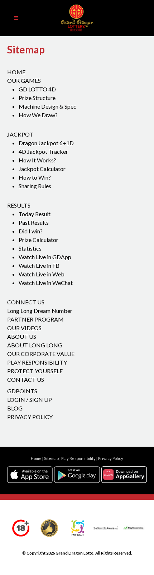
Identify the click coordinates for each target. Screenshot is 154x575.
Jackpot (20, 134)
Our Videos (24, 327)
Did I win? (31, 231)
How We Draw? (38, 114)
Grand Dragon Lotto (74, 553)
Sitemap (51, 458)
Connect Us (25, 302)
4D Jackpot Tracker (43, 151)
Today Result (34, 213)
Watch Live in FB (39, 265)
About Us (21, 336)
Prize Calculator (38, 239)
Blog (15, 408)
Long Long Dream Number (39, 310)
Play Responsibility (37, 362)
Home (16, 71)
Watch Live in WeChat (46, 282)
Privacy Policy (30, 416)
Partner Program (35, 319)
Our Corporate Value (40, 353)
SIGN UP (40, 399)
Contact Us (25, 379)
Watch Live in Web (41, 274)
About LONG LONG (34, 345)
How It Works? (37, 160)
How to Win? (35, 177)
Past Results (34, 222)
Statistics (30, 248)
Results (18, 205)
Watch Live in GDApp (45, 256)
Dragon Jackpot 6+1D (46, 142)
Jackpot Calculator (42, 168)
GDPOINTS (22, 391)
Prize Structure (37, 97)
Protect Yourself (35, 370)
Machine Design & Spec (47, 106)
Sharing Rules (35, 185)
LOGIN (16, 399)
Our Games (24, 80)
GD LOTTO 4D (37, 89)
